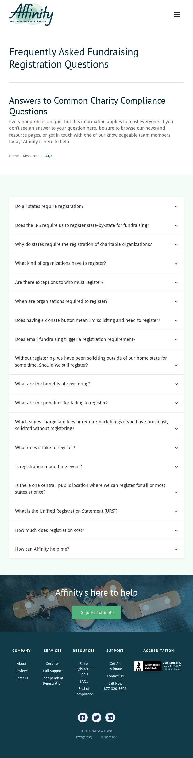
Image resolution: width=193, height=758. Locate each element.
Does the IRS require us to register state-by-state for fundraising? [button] (82, 225)
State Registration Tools (83, 668)
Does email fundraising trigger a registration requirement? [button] (75, 339)
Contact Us (115, 676)
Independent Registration (52, 681)
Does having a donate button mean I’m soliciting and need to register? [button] (87, 320)
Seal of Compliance (84, 691)
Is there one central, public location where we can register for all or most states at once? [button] (90, 488)
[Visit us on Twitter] (96, 717)
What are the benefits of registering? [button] (52, 384)
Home (14, 155)
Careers (22, 678)
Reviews (21, 670)
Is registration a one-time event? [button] (48, 466)
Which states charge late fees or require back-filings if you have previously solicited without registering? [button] (92, 425)
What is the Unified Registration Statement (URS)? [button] (66, 511)
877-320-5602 (115, 688)
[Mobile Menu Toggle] (177, 15)
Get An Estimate (115, 666)
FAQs (84, 681)
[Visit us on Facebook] (82, 717)
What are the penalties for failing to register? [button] (61, 403)
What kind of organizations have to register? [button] (60, 263)
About (21, 663)
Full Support (53, 670)
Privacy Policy (84, 737)
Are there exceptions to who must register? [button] (59, 282)
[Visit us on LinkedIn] (110, 717)
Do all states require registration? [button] (49, 206)
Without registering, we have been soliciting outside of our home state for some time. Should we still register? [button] (91, 361)
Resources (31, 155)
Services (52, 663)
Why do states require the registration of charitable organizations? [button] (83, 244)
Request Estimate (97, 612)
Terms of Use (109, 737)
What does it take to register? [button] (45, 447)
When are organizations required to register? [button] (61, 301)
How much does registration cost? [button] (49, 530)
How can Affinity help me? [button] (42, 549)
